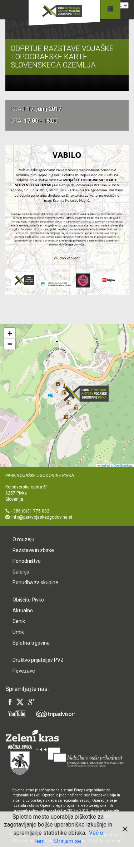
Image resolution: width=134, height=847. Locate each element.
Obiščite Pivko (28, 600)
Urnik (18, 632)
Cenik (19, 621)
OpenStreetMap (123, 465)
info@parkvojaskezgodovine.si (41, 517)
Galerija (21, 572)
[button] (88, 393)
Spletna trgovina (31, 643)
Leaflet (104, 465)
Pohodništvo (27, 561)
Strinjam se (67, 841)
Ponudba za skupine (35, 582)
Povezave (24, 671)
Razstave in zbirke (33, 550)
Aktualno (23, 610)
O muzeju (23, 539)
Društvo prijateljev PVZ (38, 660)
